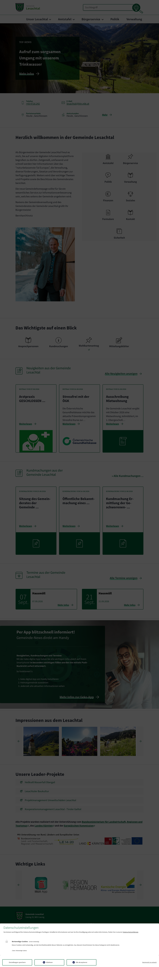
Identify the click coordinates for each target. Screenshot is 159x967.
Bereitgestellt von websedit (149, 962)
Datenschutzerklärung (130, 932)
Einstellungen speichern (17, 962)
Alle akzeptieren (81, 962)
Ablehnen (49, 962)
